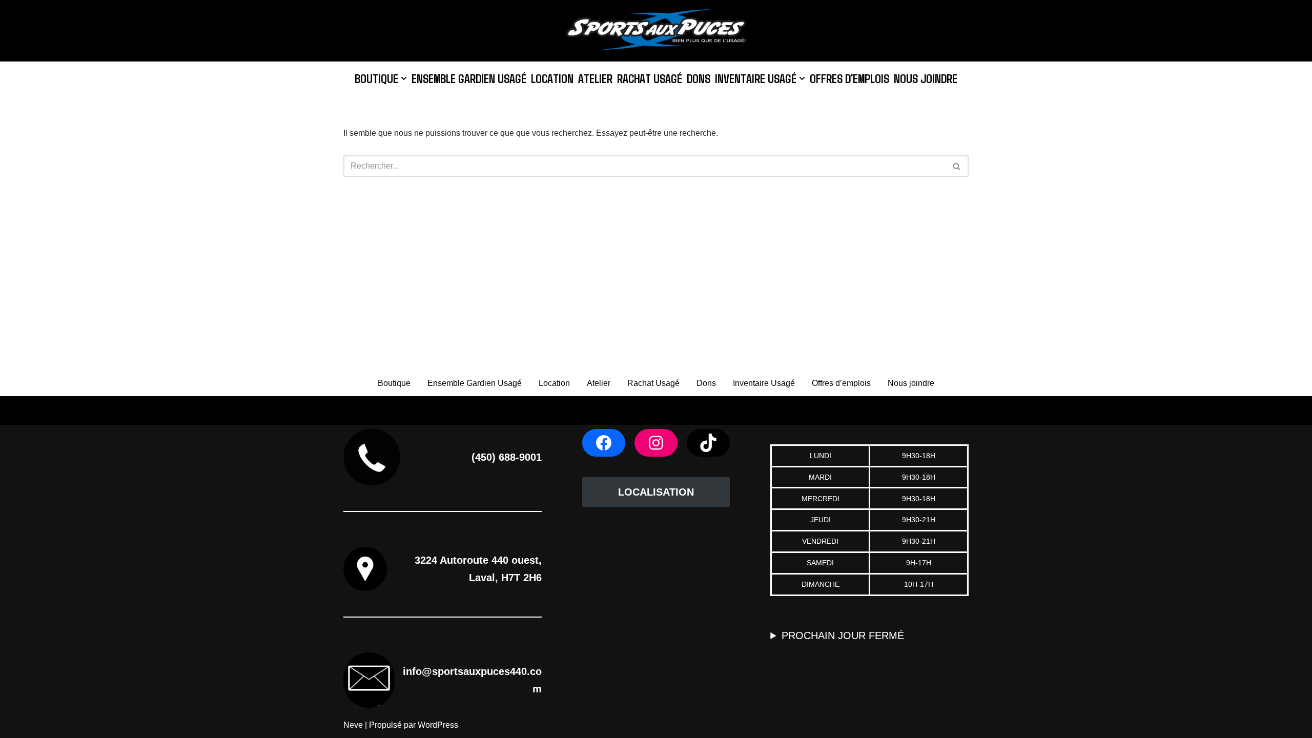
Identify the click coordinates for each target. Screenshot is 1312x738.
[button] (404, 78)
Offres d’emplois (849, 78)
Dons (698, 78)
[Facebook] (603, 443)
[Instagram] (656, 443)
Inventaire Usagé (764, 383)
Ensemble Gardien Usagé (469, 78)
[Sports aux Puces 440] (656, 30)
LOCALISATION (656, 492)
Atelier (595, 78)
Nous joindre (925, 78)
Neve (353, 725)
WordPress (438, 725)
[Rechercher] (957, 166)
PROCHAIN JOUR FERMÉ (843, 635)
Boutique (394, 383)
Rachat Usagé (649, 78)
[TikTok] (708, 443)
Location (552, 78)
